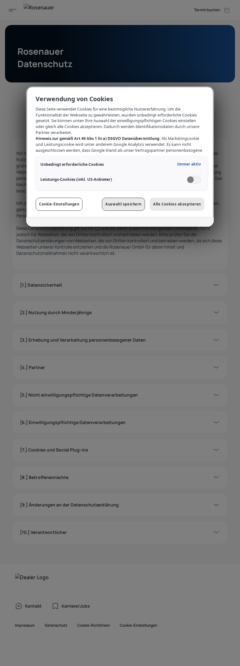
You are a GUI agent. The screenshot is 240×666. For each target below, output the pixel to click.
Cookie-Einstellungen (59, 204)
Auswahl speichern (123, 204)
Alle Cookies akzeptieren (177, 204)
